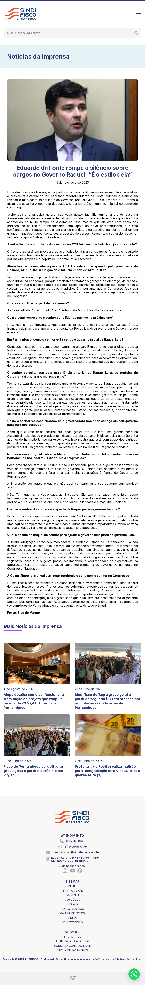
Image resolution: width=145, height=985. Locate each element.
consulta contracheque (72, 945)
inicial (72, 886)
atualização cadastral (73, 941)
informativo (73, 936)
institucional (73, 890)
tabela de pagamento (72, 950)
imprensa (72, 895)
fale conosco (72, 922)
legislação (72, 904)
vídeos (72, 917)
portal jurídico (72, 908)
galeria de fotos (72, 913)
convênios (72, 899)
